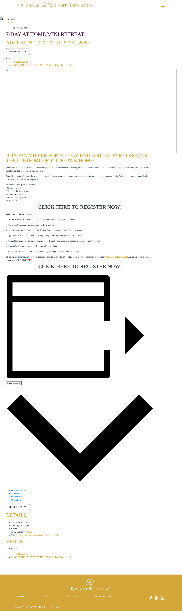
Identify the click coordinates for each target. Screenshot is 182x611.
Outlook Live (17, 500)
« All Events (11, 22)
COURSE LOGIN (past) (104, 597)
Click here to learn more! (116, 257)
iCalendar (15, 493)
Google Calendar (18, 490)
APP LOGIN (72, 597)
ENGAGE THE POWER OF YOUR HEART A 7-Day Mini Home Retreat (44, 65)
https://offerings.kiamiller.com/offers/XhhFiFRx (39, 535)
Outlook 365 (16, 497)
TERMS (46, 597)
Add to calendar (14, 383)
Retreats (29, 532)
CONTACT (21, 597)
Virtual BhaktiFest (19, 62)
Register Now (17, 51)
